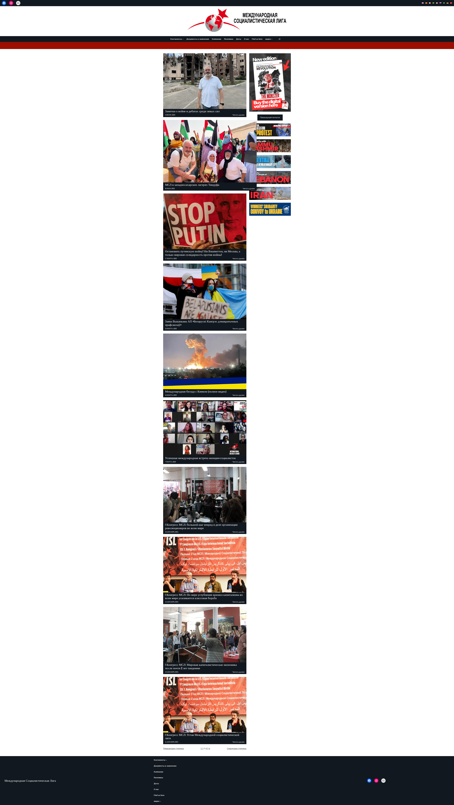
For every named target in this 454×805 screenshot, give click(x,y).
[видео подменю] (272, 39)
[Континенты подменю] (183, 39)
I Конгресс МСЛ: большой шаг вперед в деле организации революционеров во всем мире (201, 526)
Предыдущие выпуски (270, 117)
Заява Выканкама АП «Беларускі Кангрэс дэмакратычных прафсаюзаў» (201, 323)
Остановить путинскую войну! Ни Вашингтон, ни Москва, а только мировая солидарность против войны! (202, 253)
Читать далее (238, 115)
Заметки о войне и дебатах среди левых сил (192, 111)
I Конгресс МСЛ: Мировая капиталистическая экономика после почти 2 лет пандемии (201, 666)
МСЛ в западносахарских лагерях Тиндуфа (192, 184)
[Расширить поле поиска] (279, 39)
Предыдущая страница (173, 748)
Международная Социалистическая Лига (30, 781)
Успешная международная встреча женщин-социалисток (200, 458)
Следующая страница (236, 748)
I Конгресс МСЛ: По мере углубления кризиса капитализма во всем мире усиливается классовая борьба (204, 596)
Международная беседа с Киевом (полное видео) (195, 391)
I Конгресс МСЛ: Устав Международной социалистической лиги (202, 736)
